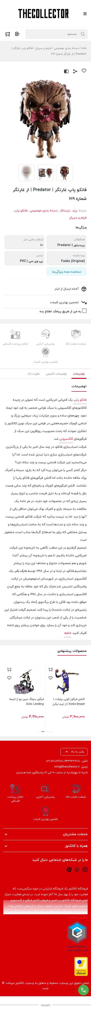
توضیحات (79, 374)
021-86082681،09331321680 (63, 761)
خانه (84, 48)
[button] (52, 731)
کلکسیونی (66, 439)
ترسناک (65, 211)
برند (74, 211)
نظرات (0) (34, 374)
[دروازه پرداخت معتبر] (81, 966)
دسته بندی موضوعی (66, 48)
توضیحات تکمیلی (56, 374)
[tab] (79, 374)
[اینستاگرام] (85, 869)
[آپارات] (69, 869)
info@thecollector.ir (67, 767)
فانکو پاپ (20, 211)
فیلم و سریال (43, 48)
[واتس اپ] (77, 869)
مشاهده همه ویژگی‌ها (66, 272)
